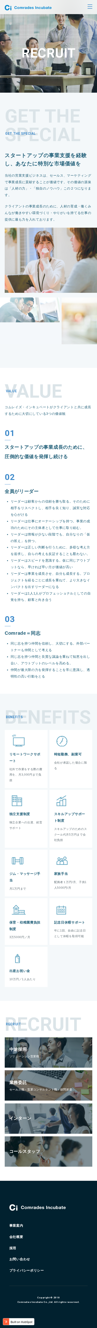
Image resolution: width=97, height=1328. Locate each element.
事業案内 (16, 1225)
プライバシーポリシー (26, 1270)
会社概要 (16, 1237)
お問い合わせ (19, 1259)
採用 (12, 1248)
